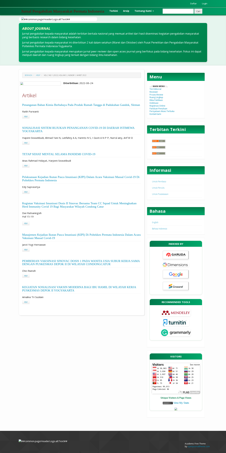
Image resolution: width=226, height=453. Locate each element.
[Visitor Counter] (176, 378)
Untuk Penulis (158, 187)
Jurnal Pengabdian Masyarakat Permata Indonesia (62, 11)
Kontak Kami (155, 114)
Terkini (113, 10)
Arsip (126, 10)
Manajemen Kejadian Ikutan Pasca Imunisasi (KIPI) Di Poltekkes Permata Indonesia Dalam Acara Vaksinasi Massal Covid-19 (81, 236)
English (155, 222)
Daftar (193, 3)
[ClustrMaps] (176, 408)
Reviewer (154, 91)
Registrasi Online (157, 105)
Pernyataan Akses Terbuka (162, 111)
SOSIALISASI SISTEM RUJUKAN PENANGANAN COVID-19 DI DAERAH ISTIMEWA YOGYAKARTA (78, 129)
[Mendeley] (176, 312)
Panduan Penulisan (158, 108)
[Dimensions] (175, 264)
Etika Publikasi (156, 100)
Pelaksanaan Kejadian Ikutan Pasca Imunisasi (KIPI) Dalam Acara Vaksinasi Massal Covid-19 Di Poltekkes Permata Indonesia (80, 178)
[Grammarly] (176, 332)
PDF (25, 116)
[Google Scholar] (175, 274)
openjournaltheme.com (199, 446)
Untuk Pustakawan (160, 194)
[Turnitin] (175, 322)
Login (204, 3)
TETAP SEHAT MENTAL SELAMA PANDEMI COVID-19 (58, 154)
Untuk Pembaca (159, 181)
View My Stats (181, 402)
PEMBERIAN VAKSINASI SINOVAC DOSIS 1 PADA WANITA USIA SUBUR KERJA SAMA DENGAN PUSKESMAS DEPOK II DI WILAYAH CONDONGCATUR (81, 262)
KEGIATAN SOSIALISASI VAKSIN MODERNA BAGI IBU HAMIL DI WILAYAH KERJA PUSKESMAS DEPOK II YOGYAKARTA (79, 288)
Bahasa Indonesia (159, 228)
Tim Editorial (155, 89)
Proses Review (156, 94)
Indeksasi (154, 103)
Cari (198, 11)
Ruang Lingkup (156, 97)
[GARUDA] (175, 255)
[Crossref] (175, 285)
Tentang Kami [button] (143, 10)
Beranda (28, 75)
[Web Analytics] (168, 402)
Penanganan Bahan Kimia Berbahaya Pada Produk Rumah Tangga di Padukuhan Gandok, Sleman (81, 105)
